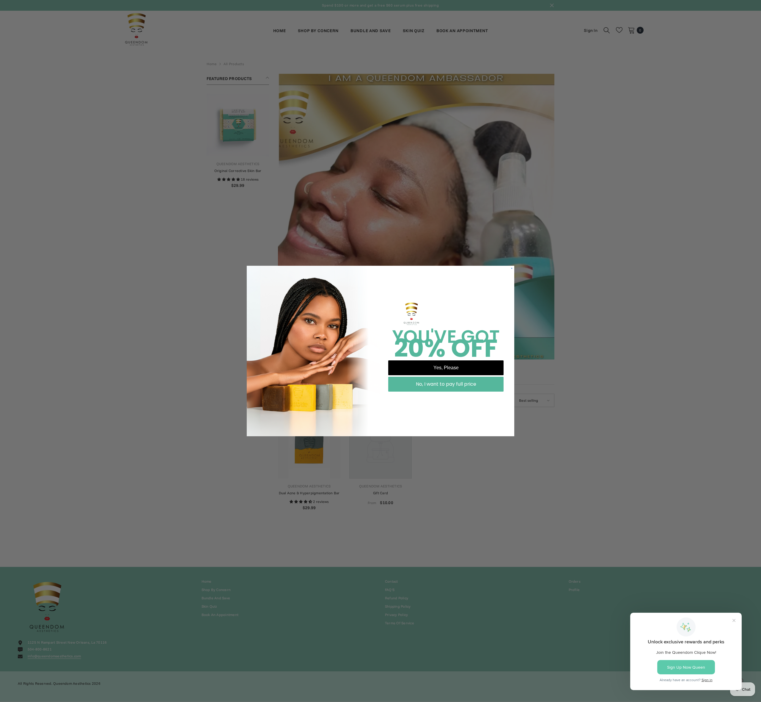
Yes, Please (446, 367)
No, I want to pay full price (446, 384)
